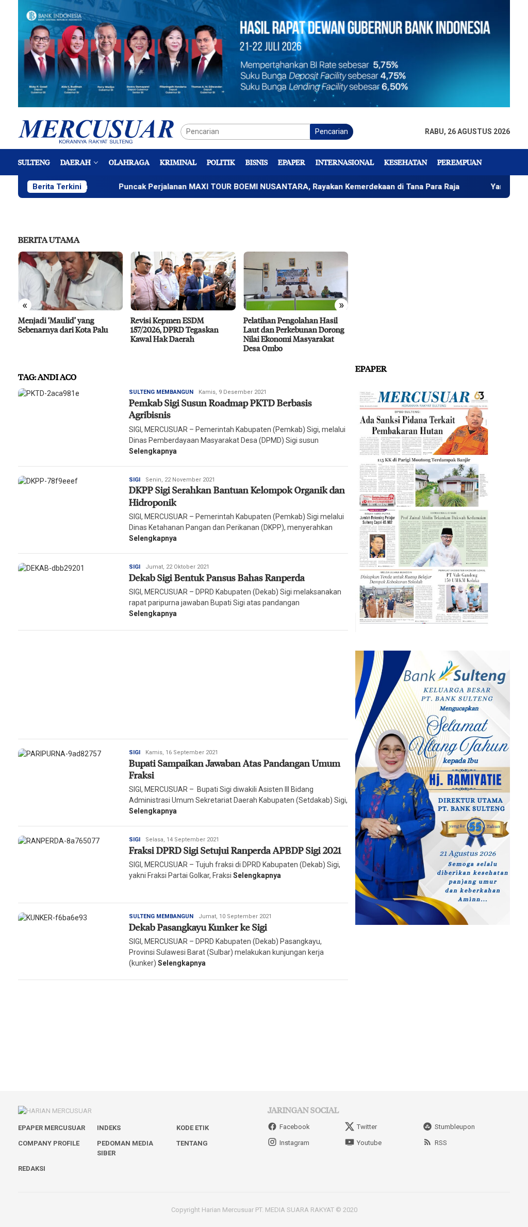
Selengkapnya (153, 451)
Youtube (369, 1143)
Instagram (294, 1143)
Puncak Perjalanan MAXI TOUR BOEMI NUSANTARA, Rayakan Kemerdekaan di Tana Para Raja (239, 186)
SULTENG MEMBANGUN (161, 392)
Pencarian (331, 131)
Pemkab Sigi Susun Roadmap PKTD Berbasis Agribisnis (220, 408)
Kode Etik (192, 1128)
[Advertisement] (183, 684)
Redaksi (31, 1168)
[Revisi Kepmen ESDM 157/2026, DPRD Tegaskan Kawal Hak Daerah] (70, 281)
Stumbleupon (455, 1127)
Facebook (294, 1127)
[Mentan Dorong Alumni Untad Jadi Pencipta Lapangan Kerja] (295, 281)
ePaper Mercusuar (51, 1128)
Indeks (109, 1128)
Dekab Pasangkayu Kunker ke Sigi (199, 927)
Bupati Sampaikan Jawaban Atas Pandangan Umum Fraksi (234, 769)
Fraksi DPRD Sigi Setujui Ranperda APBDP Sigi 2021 (235, 850)
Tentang (192, 1143)
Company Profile (48, 1143)
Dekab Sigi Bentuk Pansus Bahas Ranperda (218, 577)
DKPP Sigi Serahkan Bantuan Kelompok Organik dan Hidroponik (237, 496)
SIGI (134, 479)
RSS (441, 1143)
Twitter (367, 1127)
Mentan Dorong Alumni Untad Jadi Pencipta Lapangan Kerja (295, 325)
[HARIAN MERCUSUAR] (99, 131)
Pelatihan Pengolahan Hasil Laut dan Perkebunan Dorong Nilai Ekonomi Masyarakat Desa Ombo (181, 334)
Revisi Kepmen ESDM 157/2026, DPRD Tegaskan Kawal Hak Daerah (62, 329)
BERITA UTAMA (48, 239)
